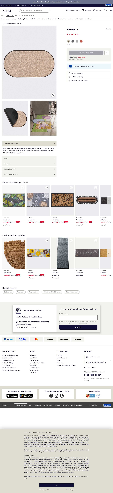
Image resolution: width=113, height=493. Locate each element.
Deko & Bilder (34, 19)
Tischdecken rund (72, 292)
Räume (70, 19)
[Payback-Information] (107, 405)
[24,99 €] (87, 253)
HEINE (31, 351)
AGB (30, 405)
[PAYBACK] (108, 5)
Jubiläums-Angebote (28, 15)
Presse (59, 360)
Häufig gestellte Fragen (10, 355)
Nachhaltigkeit (34, 368)
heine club (32, 355)
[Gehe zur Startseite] (6, 10)
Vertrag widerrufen (20, 405)
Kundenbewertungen (10, 174)
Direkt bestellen (7, 365)
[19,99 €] (62, 253)
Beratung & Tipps (8, 360)
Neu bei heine (33, 360)
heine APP (32, 365)
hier (67, 444)
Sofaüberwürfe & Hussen (52, 292)
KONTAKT (88, 351)
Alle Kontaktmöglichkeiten (97, 362)
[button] (3, 23)
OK (56, 485)
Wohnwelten (62, 19)
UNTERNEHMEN (63, 351)
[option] (68, 41)
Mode (3, 15)
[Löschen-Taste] (48, 10)
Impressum (57, 405)
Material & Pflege (8, 363)
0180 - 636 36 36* (92, 375)
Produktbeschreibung (11, 144)
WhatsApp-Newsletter (37, 363)
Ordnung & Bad (23, 19)
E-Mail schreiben (92, 357)
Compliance (61, 363)
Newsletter (33, 358)
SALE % (17, 15)
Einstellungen (70, 490)
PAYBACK (32, 372)
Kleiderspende (34, 370)
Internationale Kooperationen (66, 365)
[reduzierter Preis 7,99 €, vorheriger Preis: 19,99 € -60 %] (62, 200)
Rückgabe (7, 164)
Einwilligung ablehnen (45, 490)
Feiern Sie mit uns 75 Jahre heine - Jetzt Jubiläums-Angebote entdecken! (56, 2)
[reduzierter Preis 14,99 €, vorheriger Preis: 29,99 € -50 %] (13, 200)
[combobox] (38, 10)
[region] (56, 461)
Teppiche (20, 292)
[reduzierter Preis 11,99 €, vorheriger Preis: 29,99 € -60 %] (13, 253)
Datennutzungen (79, 435)
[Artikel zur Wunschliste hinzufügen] (106, 53)
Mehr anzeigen (83, 323)
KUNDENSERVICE (9, 351)
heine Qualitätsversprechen (11, 370)
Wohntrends (79, 19)
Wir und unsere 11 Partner (32, 435)
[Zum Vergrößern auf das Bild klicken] (53, 95)
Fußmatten (18, 23)
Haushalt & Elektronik (48, 19)
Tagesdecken (33, 292)
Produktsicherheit (9, 169)
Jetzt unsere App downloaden (19, 391)
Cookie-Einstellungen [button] (77, 405)
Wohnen (10, 15)
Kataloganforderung (8, 368)
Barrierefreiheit (47, 405)
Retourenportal (7, 358)
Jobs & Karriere (62, 358)
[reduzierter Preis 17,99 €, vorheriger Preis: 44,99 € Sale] (87, 200)
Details (6, 158)
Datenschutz (37, 405)
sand (68, 44)
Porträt (59, 355)
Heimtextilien (5, 19)
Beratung (88, 19)
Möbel (14, 19)
